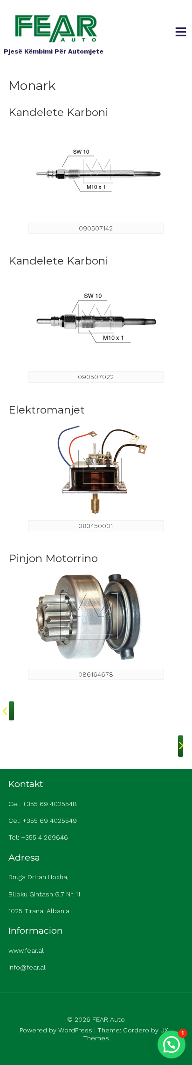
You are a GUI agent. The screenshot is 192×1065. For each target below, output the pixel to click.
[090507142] (96, 170)
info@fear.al (27, 967)
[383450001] (96, 468)
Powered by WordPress (56, 1030)
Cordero (136, 1030)
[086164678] (96, 617)
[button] (171, 1044)
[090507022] (96, 319)
